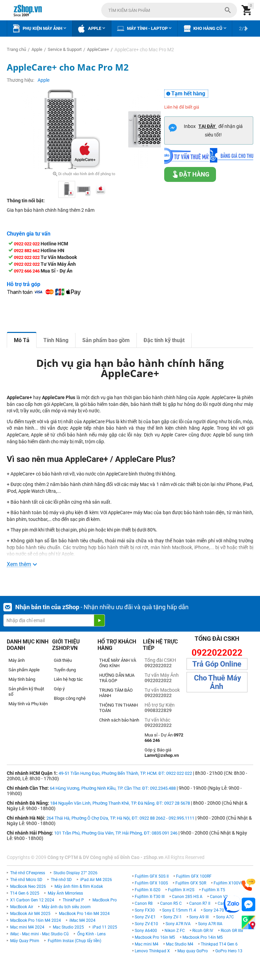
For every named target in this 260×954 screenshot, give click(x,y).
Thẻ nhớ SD (61, 879)
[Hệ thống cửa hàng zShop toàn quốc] (248, 922)
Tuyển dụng (65, 669)
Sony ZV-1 (172, 917)
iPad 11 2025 (104, 927)
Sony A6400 (146, 930)
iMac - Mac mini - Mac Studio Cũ (39, 934)
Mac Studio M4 (179, 944)
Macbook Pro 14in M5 (202, 937)
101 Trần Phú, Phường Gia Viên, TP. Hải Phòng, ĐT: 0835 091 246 (115, 833)
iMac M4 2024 (82, 920)
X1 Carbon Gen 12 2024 (32, 900)
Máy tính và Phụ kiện (28, 703)
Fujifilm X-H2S (181, 889)
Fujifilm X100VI (228, 883)
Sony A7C (225, 917)
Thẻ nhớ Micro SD (26, 879)
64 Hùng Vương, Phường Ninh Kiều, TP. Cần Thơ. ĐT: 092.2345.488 (113, 788)
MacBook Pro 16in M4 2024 (35, 920)
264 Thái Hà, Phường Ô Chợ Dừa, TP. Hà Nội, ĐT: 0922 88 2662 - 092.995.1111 (120, 818)
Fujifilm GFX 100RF (194, 876)
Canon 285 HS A (187, 896)
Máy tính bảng (21, 679)
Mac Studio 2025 (68, 927)
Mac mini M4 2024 (27, 927)
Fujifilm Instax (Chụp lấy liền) (74, 940)
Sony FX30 (145, 910)
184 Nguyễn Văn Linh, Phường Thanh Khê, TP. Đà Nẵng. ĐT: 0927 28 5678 (120, 803)
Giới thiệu (63, 660)
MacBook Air (21, 906)
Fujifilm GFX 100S (151, 883)
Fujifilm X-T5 (213, 889)
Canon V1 (219, 896)
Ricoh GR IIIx (232, 930)
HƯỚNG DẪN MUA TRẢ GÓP (116, 678)
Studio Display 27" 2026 (75, 873)
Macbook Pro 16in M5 (155, 937)
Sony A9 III (199, 917)
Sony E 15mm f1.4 (179, 910)
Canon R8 (144, 903)
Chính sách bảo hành (119, 720)
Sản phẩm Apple (24, 669)
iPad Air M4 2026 (96, 879)
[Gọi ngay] (248, 884)
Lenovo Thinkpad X (152, 951)
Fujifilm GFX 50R (190, 883)
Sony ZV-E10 (146, 923)
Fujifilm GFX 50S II (152, 876)
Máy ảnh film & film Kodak (79, 886)
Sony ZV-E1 (145, 917)
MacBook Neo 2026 (28, 886)
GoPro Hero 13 (228, 951)
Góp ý (59, 688)
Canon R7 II (199, 903)
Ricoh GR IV (202, 930)
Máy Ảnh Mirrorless (65, 893)
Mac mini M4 (146, 944)
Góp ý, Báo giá (162, 752)
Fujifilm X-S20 (147, 889)
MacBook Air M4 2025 (30, 913)
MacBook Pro (104, 900)
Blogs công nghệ (70, 698)
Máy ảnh (16, 660)
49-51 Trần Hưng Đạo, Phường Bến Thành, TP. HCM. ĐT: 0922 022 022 (125, 773)
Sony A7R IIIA (210, 923)
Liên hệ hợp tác (68, 679)
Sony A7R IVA (178, 923)
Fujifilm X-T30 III (150, 896)
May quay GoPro (192, 951)
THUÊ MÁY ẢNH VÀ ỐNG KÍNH (117, 663)
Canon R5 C (171, 903)
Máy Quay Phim (24, 940)
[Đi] (99, 620)
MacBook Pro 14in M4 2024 (84, 913)
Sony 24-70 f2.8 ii (219, 910)
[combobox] (169, 10)
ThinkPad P (73, 900)
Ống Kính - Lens (91, 934)
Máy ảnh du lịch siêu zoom (66, 906)
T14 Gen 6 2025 (24, 893)
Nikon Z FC (175, 930)
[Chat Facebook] (248, 904)
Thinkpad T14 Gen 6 (219, 944)
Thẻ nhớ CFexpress (27, 873)
